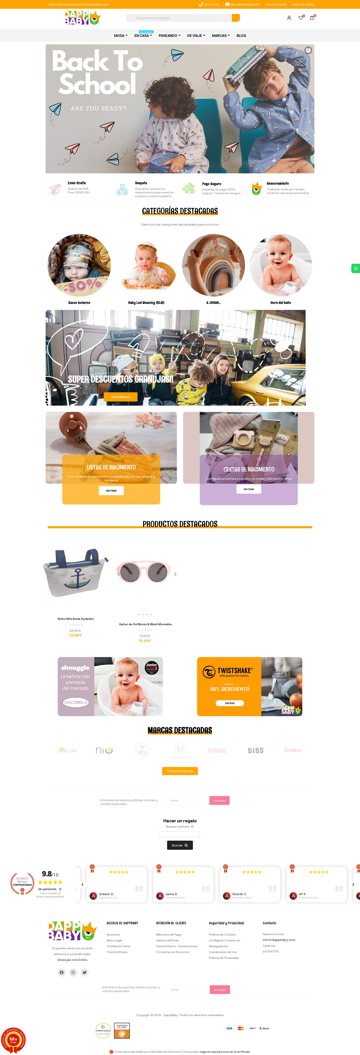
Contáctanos (276, 4)
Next (174, 574)
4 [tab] (151, 615)
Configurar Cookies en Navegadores (224, 943)
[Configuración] (289, 19)
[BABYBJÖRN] (293, 750)
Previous (117, 574)
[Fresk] (142, 750)
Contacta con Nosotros (172, 952)
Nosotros (113, 934)
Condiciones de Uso (223, 952)
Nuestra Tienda (303, 4)
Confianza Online (118, 946)
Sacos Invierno (79, 302)
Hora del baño (281, 302)
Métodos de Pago (168, 934)
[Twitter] (84, 972)
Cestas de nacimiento (249, 469)
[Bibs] (256, 750)
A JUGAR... (213, 302)
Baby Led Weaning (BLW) (146, 302)
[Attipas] (67, 750)
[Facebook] (62, 972)
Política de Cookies (222, 934)
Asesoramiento (278, 183)
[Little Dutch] (180, 750)
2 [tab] (143, 615)
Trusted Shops (117, 952)
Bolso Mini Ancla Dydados (76, 618)
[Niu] (104, 750)
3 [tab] (147, 615)
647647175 (211, 4)
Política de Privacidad (224, 957)
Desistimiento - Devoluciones (177, 946)
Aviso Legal (114, 940)
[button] (121, 396)
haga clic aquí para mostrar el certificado (225, 1051)
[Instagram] (73, 972)
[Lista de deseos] (300, 18)
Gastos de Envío (167, 940)
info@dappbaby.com (245, 4)
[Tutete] (218, 750)
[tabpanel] (144, 572)
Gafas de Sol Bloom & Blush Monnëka (145, 624)
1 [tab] (139, 615)
